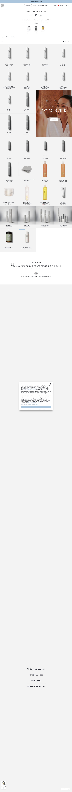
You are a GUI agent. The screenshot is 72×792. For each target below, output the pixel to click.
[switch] (3, 788)
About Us (46, 5)
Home (3, 36)
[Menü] (5, 781)
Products (34, 5)
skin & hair (13, 36)
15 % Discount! (65, 789)
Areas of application (41, 5)
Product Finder (28, 5)
